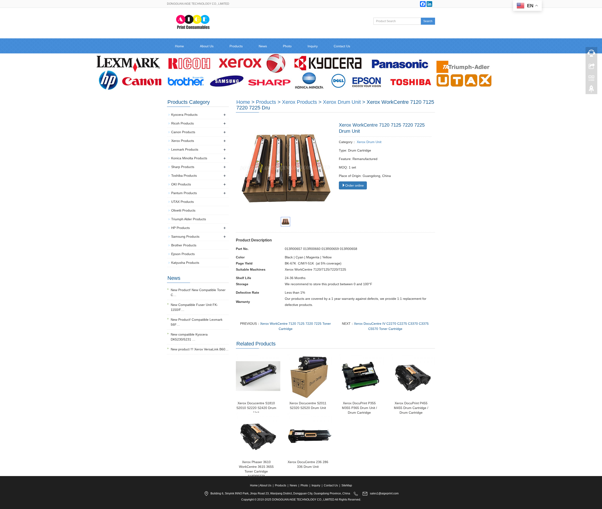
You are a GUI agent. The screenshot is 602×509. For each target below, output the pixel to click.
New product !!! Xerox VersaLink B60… (200, 349)
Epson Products (183, 254)
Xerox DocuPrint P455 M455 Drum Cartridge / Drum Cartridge (411, 407)
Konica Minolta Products (189, 158)
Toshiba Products (184, 175)
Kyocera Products (184, 114)
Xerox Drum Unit (342, 102)
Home (179, 46)
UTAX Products (182, 202)
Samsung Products (185, 236)
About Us (207, 46)
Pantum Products (184, 193)
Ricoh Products (182, 123)
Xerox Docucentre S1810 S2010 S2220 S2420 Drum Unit (256, 407)
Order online (354, 185)
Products (236, 46)
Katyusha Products (185, 263)
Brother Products (183, 245)
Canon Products (183, 132)
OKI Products (181, 184)
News (263, 46)
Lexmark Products (184, 149)
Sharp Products (182, 167)
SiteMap (346, 485)
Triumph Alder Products (188, 219)
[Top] (591, 90)
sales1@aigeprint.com (384, 493)
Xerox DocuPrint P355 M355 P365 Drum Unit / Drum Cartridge (359, 407)
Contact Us (342, 46)
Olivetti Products (183, 210)
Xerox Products (299, 102)
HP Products (180, 228)
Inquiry (313, 46)
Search (427, 21)
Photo (287, 46)
